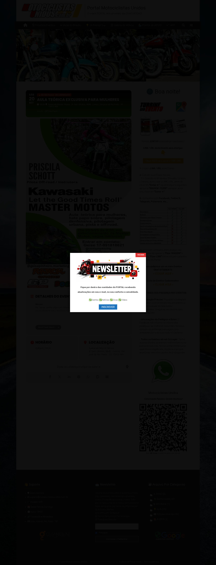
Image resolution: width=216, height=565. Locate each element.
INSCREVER (108, 306)
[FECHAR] (141, 255)
